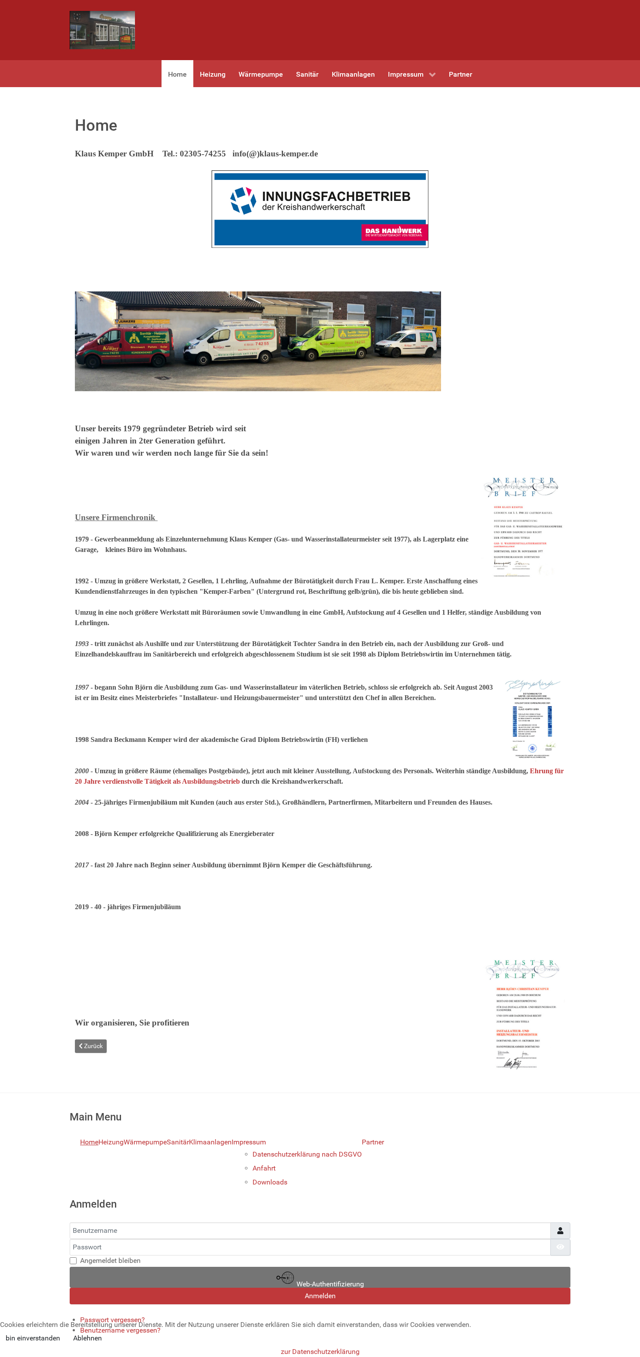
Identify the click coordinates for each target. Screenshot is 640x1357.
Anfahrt (264, 1168)
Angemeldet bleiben (110, 1260)
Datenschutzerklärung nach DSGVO (307, 1154)
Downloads (270, 1182)
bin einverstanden (33, 1338)
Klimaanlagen (210, 1142)
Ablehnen (87, 1338)
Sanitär (178, 1142)
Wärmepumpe (145, 1142)
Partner (373, 1142)
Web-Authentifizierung (329, 1284)
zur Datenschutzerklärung (320, 1351)
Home (89, 1142)
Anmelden (320, 1296)
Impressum (249, 1142)
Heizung (111, 1142)
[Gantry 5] (102, 30)
